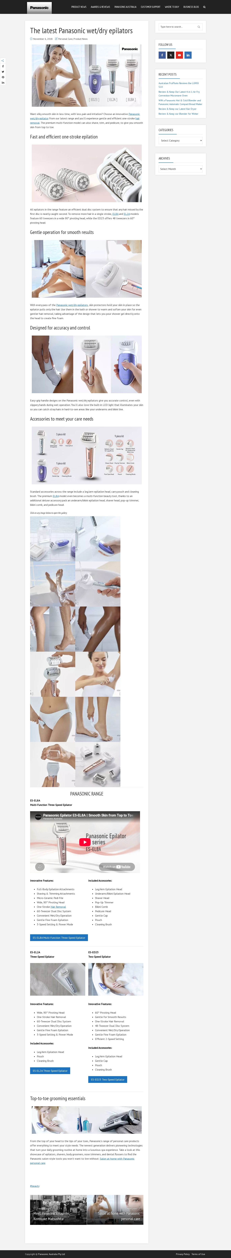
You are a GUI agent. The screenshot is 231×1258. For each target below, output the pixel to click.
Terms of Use (198, 1254)
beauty (35, 1186)
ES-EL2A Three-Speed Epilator (50, 1070)
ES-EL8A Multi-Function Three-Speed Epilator (59, 937)
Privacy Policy (183, 1254)
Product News (78, 6)
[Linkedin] (188, 55)
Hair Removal (58, 906)
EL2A (127, 214)
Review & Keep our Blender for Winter (178, 113)
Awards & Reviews (100, 6)
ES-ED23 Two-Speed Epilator (107, 1079)
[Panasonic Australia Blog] (39, 7)
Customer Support (150, 6)
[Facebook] (162, 55)
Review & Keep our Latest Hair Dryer (178, 108)
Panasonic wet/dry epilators (72, 305)
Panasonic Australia (125, 6)
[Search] (204, 7)
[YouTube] (179, 55)
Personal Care (65, 38)
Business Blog (191, 6)
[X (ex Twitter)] (170, 55)
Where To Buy (172, 6)
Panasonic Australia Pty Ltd (51, 1254)
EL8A (115, 214)
